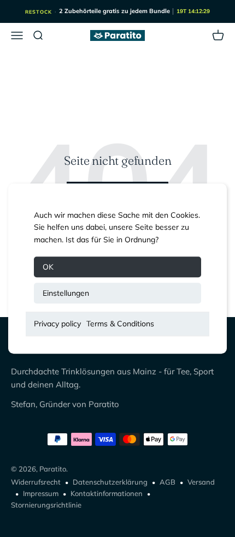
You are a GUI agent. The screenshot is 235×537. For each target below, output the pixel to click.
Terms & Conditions (120, 324)
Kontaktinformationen (106, 493)
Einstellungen (66, 293)
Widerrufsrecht (36, 482)
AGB (167, 482)
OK (48, 267)
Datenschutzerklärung (110, 482)
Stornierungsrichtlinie (46, 504)
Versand (201, 482)
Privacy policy (57, 324)
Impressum (40, 493)
